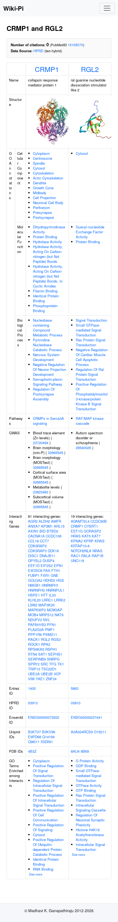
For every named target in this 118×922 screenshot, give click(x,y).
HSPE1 (34, 595)
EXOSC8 (35, 570)
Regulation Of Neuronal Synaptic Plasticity (90, 819)
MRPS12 (46, 614)
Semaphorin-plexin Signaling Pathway (47, 382)
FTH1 (55, 570)
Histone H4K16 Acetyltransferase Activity (90, 834)
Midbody (39, 192)
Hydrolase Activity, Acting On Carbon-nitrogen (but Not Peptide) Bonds (48, 254)
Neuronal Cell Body (48, 202)
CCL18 (33, 540)
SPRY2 (34, 664)
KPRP (89, 540)
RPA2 (45, 644)
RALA (86, 555)
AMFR (56, 521)
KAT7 (96, 536)
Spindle (39, 163)
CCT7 (44, 540)
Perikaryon (41, 207)
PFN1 (51, 624)
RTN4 (32, 654)
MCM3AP (54, 609)
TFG (52, 664)
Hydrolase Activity (47, 241)
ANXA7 (34, 526)
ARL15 (59, 526)
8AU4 (75, 751)
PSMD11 (50, 634)
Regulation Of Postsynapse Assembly (44, 394)
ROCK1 (34, 644)
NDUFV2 (35, 619)
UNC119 (77, 560)
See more (35, 874)
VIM (31, 678)
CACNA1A (36, 536)
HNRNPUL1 (55, 590)
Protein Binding (45, 236)
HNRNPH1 (50, 585)
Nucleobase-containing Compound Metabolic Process (48, 328)
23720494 (40, 442)
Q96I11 (34, 741)
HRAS (76, 536)
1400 (32, 688)
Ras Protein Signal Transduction (90, 342)
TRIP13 (34, 668)
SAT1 (42, 654)
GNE (54, 575)
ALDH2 (44, 521)
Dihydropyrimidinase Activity (49, 229)
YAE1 (40, 678)
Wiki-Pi (13, 8)
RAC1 (75, 555)
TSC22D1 (49, 668)
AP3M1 (47, 526)
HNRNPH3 (36, 590)
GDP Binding (86, 765)
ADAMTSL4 (80, 521)
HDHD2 (49, 580)
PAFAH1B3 (37, 624)
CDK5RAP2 (37, 545)
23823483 (40, 492)
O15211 (100, 731)
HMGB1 (34, 585)
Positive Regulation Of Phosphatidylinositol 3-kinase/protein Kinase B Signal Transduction (92, 396)
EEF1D (34, 565)
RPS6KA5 (36, 649)
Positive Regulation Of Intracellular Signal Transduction (48, 800)
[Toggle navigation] (107, 8)
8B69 (85, 751)
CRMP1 (47, 69)
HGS (60, 580)
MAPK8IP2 (37, 609)
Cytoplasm (41, 153)
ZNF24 (51, 678)
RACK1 (34, 639)
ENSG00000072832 (43, 717)
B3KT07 (34, 731)
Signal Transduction (91, 320)
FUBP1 (34, 575)
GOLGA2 (35, 580)
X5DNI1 (47, 741)
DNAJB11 (47, 555)
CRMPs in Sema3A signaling (48, 421)
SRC (44, 664)
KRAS (100, 540)
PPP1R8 (35, 634)
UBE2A (34, 673)
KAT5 (86, 536)
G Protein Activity (90, 760)
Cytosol (39, 168)
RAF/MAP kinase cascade (89, 421)
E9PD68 (34, 736)
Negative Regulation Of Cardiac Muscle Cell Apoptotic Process (92, 357)
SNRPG (53, 659)
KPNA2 (77, 540)
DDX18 (53, 550)
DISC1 (33, 555)
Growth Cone (43, 187)
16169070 (75, 44)
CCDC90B (99, 521)
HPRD (38, 50)
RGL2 (90, 69)
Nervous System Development (46, 357)
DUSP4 (48, 560)
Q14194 (48, 736)
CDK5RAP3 (37, 550)
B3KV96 (48, 731)
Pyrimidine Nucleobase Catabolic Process (47, 344)
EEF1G (77, 531)
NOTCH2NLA (81, 550)
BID (43, 531)
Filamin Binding (45, 290)
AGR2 (33, 521)
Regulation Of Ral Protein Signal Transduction (90, 374)
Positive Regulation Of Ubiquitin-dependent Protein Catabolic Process (48, 847)
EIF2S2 (47, 565)
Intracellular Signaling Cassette (91, 807)
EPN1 (58, 565)
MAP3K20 (46, 604)
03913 (33, 702)
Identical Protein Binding (46, 298)
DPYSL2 (34, 560)
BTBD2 (52, 531)
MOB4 (33, 614)
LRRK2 (59, 600)
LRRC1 (47, 600)
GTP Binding (86, 790)
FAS (46, 570)
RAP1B (97, 555)
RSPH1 (51, 649)
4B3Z (32, 751)
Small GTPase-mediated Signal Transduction (88, 330)
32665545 (55, 452)
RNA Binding (43, 869)
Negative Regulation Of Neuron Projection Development (49, 369)
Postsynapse (43, 217)
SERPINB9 (37, 659)
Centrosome (42, 158)
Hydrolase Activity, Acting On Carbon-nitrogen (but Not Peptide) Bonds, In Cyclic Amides (48, 276)
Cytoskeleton (43, 173)
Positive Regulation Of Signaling (48, 827)
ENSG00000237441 (86, 717)
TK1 (60, 664)
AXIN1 (33, 531)
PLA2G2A (36, 629)
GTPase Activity (89, 785)
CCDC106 (53, 536)
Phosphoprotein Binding (45, 308)
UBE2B (47, 673)
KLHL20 (34, 600)
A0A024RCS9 (82, 731)
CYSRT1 (91, 526)
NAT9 (59, 614)
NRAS (97, 550)
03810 (75, 702)
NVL (46, 619)
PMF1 (50, 629)
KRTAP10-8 (80, 545)
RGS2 (56, 639)
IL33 (52, 595)
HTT (44, 595)
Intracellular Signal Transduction (90, 847)
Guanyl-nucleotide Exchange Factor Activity (90, 231)
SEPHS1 (55, 654)
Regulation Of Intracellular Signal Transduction (47, 785)
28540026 (83, 447)
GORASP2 (92, 531)
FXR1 (45, 575)
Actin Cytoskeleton (48, 178)
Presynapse (42, 212)
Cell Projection (44, 197)
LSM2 (32, 604)
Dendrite (39, 182)
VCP (57, 673)
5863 (74, 688)
